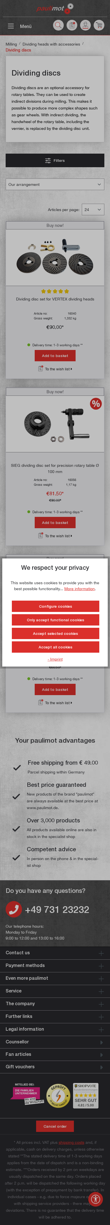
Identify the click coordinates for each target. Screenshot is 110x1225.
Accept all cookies (55, 647)
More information (79, 588)
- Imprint (55, 659)
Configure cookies (55, 606)
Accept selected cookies (55, 633)
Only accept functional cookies (55, 620)
